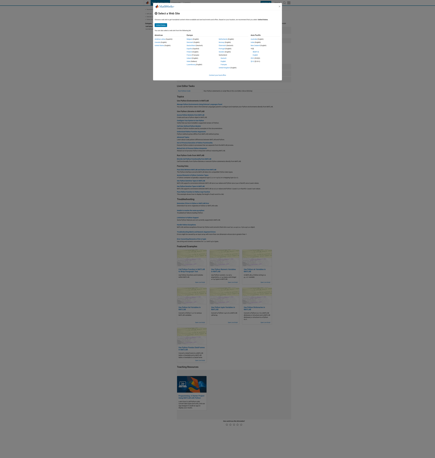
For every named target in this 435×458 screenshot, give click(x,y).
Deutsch (223, 58)
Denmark (190, 42)
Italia (188, 61)
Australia (254, 39)
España (189, 49)
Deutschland (191, 45)
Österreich (222, 45)
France (189, 55)
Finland (189, 52)
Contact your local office (217, 75)
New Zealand (255, 45)
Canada (157, 42)
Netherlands (223, 39)
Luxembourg (191, 64)
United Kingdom (224, 68)
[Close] (279, 6)
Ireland (189, 58)
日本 (252, 58)
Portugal (222, 49)
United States (159, 45)
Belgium (189, 39)
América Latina (160, 39)
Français (224, 64)
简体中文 (256, 52)
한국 (252, 61)
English (223, 61)
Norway (221, 42)
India (252, 42)
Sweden (221, 52)
